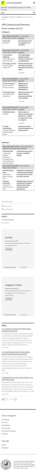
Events (12, 17)
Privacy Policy (23, 267)
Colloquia (18, 17)
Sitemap (5, 434)
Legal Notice (6, 425)
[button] (3, 399)
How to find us (7, 206)
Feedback (5, 448)
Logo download (8, 209)
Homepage (5, 17)
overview (6, 223)
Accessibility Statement (9, 431)
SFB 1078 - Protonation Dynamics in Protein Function (16, 8)
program (21, 38)
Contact (5, 422)
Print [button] (4, 445)
